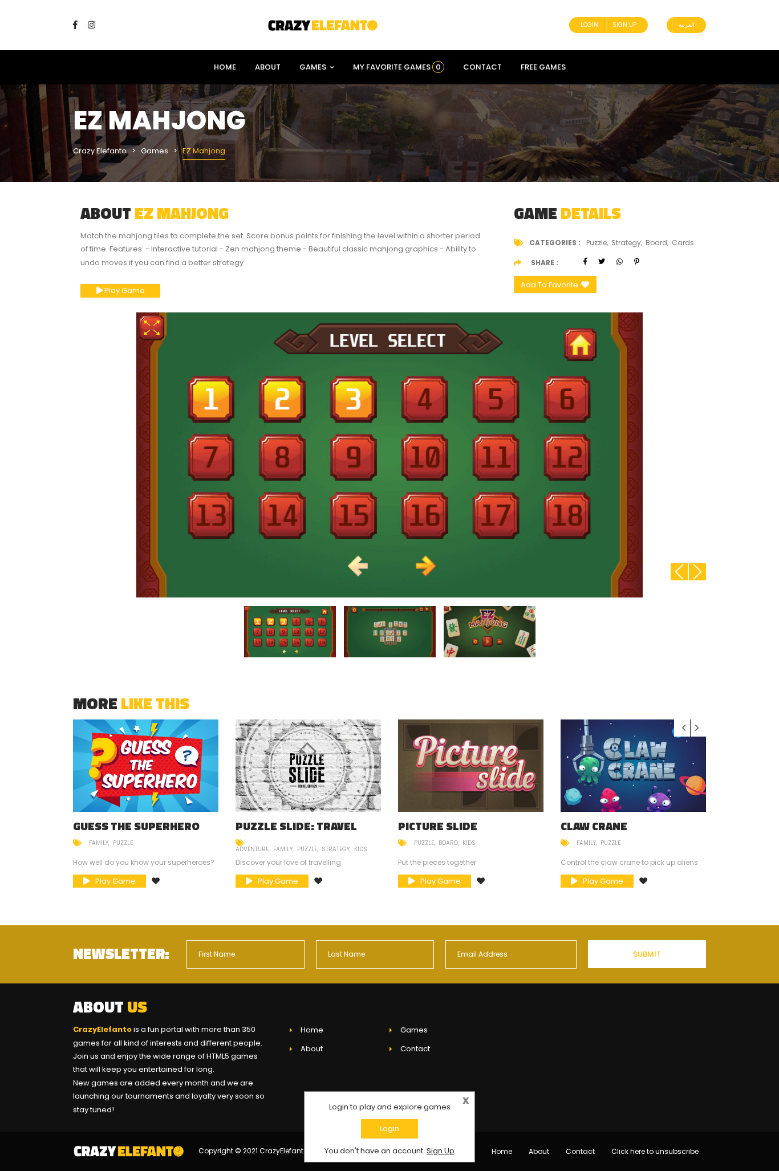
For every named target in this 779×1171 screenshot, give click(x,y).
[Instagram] (91, 24)
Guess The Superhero (136, 826)
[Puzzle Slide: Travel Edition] (308, 765)
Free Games (543, 67)
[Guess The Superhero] (145, 765)
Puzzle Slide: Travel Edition (296, 831)
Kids (360, 849)
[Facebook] (79, 24)
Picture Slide (437, 826)
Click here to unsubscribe (655, 1151)
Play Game (124, 290)
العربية (687, 25)
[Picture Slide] (470, 765)
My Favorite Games (397, 67)
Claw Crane (594, 826)
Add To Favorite (549, 284)
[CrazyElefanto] (324, 24)
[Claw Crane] (633, 765)
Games (312, 67)
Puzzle (123, 843)
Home (225, 67)
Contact (482, 67)
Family (98, 843)
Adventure (252, 849)
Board (448, 843)
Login (589, 25)
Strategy (336, 849)
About (268, 67)
